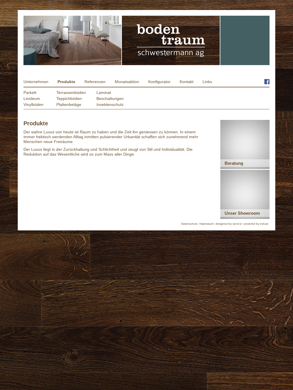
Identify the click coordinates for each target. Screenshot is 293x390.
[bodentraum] (171, 40)
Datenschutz (189, 223)
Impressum (206, 223)
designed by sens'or (228, 223)
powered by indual (256, 223)
